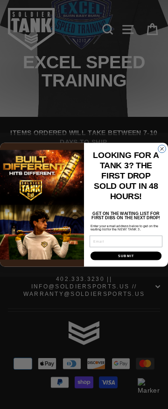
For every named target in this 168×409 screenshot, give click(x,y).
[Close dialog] (162, 149)
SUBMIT (126, 256)
